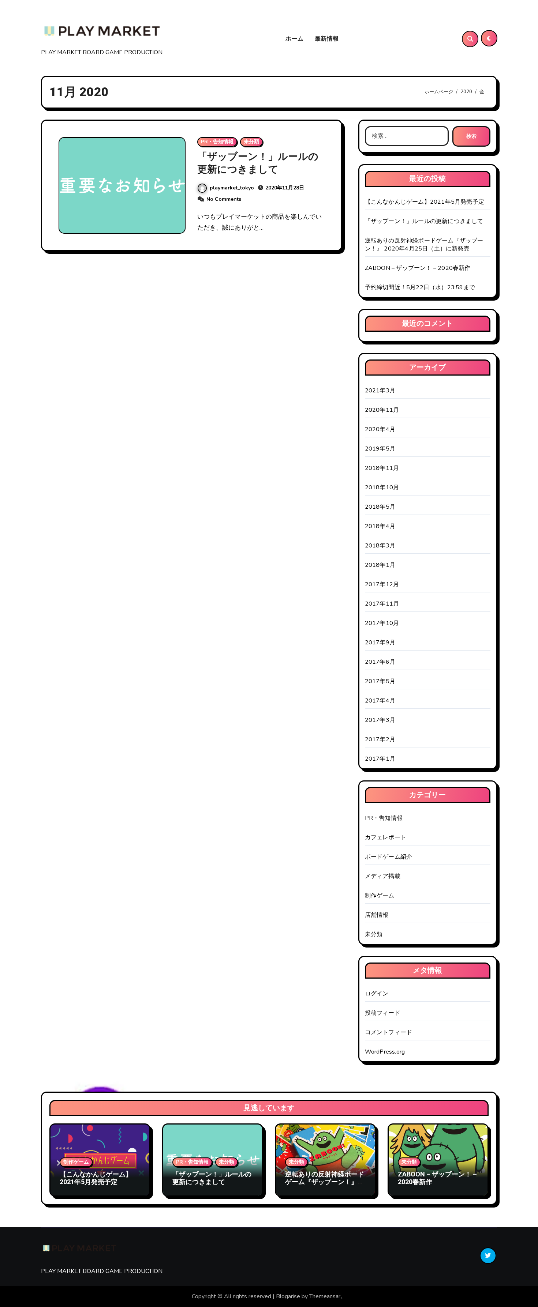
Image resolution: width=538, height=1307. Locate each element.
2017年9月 (380, 643)
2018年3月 (380, 546)
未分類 (251, 141)
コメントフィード (388, 1032)
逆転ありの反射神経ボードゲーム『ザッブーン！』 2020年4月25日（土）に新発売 (424, 245)
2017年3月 (380, 720)
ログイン (377, 994)
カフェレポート (385, 837)
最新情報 (327, 39)
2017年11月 (382, 604)
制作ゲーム (380, 896)
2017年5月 (380, 681)
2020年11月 (382, 410)
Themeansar (324, 1296)
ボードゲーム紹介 (388, 857)
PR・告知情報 (217, 141)
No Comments (223, 199)
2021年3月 (380, 391)
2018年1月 (380, 565)
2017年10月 (382, 623)
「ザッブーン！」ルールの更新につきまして (257, 163)
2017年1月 (380, 759)
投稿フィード (382, 1013)
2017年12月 (382, 584)
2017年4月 (380, 701)
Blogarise (288, 1296)
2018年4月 (380, 526)
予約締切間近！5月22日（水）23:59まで (420, 287)
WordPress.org (385, 1052)
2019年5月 (380, 449)
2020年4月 (380, 429)
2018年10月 (382, 487)
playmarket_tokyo (232, 187)
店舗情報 (377, 915)
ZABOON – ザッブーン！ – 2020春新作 (418, 268)
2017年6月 (380, 662)
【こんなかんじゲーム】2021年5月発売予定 (424, 202)
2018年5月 (380, 507)
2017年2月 (380, 739)
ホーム (294, 39)
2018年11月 (382, 468)
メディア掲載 (382, 876)
